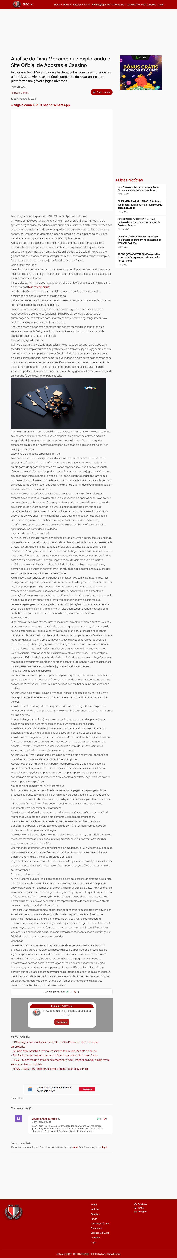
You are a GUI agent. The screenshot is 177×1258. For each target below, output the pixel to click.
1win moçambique (38, 287)
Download (62, 1022)
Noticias (67, 4)
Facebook (142, 1204)
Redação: (20, 92)
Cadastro (151, 4)
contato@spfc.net (101, 4)
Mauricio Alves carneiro (44, 1118)
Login (161, 4)
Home (57, 4)
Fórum (87, 4)
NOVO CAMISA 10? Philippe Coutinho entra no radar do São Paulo (51, 1068)
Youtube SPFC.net (135, 4)
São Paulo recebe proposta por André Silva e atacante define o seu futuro (55, 1055)
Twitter (141, 1208)
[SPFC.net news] (62, 1089)
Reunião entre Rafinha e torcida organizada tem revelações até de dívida (55, 1051)
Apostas (77, 4)
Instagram (142, 1211)
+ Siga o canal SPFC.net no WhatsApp (40, 105)
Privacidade (118, 4)
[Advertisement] (88, 30)
